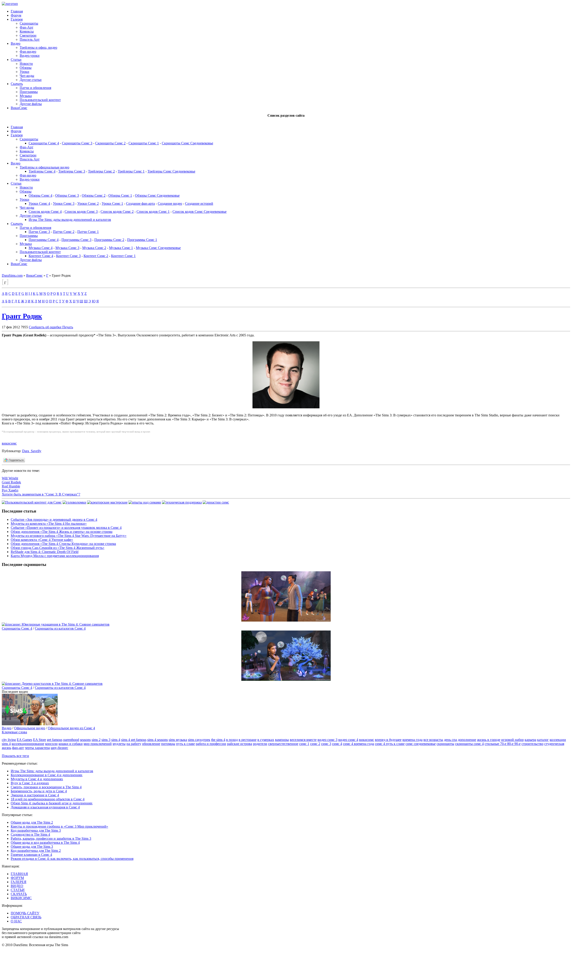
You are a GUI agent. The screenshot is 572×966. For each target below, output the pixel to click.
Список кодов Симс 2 (117, 211)
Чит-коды (27, 76)
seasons (85, 740)
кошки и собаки (71, 744)
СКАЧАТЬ (19, 894)
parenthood (71, 740)
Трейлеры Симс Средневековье (171, 171)
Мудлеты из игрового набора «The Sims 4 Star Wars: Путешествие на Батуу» (68, 536)
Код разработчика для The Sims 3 (36, 830)
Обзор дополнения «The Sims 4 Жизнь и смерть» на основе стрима (61, 532)
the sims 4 (218, 740)
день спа (450, 740)
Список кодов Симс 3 (81, 211)
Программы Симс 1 (142, 240)
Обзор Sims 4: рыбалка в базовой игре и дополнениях (52, 803)
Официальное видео (29, 728)
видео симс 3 (327, 740)
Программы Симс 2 (109, 240)
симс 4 (337, 744)
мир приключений (98, 744)
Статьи (16, 59)
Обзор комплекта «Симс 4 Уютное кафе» (42, 540)
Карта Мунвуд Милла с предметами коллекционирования (55, 556)
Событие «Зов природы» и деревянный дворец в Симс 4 (54, 519)
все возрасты (433, 740)
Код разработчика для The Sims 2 (36, 850)
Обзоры (26, 68)
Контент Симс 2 (96, 256)
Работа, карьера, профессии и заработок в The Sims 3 (51, 838)
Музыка (26, 96)
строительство (532, 744)
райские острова (239, 744)
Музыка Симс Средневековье (158, 248)
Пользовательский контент (40, 100)
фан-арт (18, 748)
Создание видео (170, 203)
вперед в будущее (388, 740)
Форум (16, 15)
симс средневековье (421, 744)
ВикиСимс (19, 108)
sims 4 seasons (157, 740)
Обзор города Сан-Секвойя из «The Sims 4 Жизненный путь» (57, 548)
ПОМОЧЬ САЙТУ (25, 913)
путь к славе (185, 744)
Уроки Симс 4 (39, 203)
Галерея (17, 19)
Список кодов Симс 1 (153, 211)
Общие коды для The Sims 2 (32, 822)
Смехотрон (28, 35)
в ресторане (248, 740)
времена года (412, 740)
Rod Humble (11, 486)
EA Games (24, 740)
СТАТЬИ (18, 890)
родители (260, 744)
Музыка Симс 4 (41, 248)
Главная (17, 11)
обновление (151, 744)
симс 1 (304, 744)
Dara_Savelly (31, 451)
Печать (67, 327)
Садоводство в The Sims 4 (30, 834)
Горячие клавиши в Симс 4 (31, 854)
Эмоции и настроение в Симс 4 (35, 795)
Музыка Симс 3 (67, 248)
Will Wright (10, 478)
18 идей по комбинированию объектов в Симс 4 (47, 799)
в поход (232, 740)
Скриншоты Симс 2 (110, 143)
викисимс (9, 443)
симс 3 (326, 744)
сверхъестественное (283, 744)
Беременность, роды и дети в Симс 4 (39, 791)
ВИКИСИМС (21, 898)
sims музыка (178, 740)
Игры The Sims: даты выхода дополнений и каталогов (70, 219)
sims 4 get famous (133, 740)
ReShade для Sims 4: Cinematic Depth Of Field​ (44, 552)
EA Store (39, 740)
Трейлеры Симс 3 (71, 171)
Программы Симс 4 (44, 240)
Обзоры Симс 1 (120, 195)
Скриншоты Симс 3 (77, 143)
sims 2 (96, 740)
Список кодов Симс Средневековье (199, 211)
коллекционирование (28, 744)
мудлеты (119, 744)
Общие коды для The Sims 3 (32, 846)
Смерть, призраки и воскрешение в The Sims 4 (46, 787)
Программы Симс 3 (76, 240)
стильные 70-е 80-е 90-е (503, 744)
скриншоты (445, 744)
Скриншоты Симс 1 (143, 143)
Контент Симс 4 (41, 256)
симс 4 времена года (358, 744)
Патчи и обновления (35, 88)
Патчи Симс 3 (39, 232)
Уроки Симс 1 (112, 203)
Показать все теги (15, 756)
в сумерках (265, 740)
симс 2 (315, 744)
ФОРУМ (17, 878)
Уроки (24, 72)
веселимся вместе (303, 740)
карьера (530, 740)
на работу (133, 744)
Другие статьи (31, 80)
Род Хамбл (10, 490)
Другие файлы (31, 104)
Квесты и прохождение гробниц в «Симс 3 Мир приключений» (59, 826)
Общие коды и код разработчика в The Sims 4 (45, 842)
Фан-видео (28, 51)
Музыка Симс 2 (94, 248)
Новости (26, 63)
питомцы (168, 744)
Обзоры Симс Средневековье (157, 195)
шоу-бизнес (59, 748)
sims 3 (105, 740)
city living (9, 740)
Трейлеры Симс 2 (101, 171)
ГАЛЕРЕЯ (18, 882)
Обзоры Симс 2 (93, 195)
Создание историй (199, 203)
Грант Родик (22, 316)
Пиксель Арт (30, 39)
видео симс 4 (348, 740)
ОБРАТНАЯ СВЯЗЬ (26, 917)
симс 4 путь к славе (390, 744)
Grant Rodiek (11, 482)
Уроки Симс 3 (63, 203)
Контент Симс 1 (123, 256)
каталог (543, 740)
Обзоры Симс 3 (67, 195)
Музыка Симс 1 (121, 248)
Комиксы (27, 31)
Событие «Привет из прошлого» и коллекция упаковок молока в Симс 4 (66, 527)
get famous (54, 740)
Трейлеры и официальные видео (44, 167)
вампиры (282, 740)
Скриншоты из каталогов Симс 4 (60, 628)
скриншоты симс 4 (469, 744)
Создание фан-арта (140, 203)
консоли (51, 744)
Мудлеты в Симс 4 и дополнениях (37, 779)
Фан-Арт (26, 27)
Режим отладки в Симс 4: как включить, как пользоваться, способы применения (72, 859)
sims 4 (115, 740)
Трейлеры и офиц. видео (38, 47)
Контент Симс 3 (68, 256)
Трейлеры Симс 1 (131, 171)
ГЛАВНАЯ (19, 874)
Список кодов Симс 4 (45, 211)
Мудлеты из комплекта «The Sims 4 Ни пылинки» (49, 523)
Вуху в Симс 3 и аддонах (30, 783)
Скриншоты (29, 23)
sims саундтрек (199, 740)
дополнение (467, 740)
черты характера (37, 748)
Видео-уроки (30, 55)
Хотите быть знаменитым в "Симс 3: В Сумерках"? (41, 494)
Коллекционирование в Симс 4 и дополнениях (46, 775)
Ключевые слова (14, 732)
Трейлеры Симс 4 (42, 171)
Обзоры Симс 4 (40, 195)
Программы (29, 92)
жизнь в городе (488, 740)
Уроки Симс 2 (88, 203)
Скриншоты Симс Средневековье (187, 143)
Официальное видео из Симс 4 (71, 728)
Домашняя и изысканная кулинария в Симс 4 (45, 807)
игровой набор (512, 740)
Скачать (17, 84)
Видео (15, 43)
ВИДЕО (17, 886)
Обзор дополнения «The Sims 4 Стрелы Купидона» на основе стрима (63, 544)
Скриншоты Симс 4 (44, 143)
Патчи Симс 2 (63, 232)
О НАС (16, 921)
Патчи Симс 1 (88, 232)
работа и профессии (211, 744)
